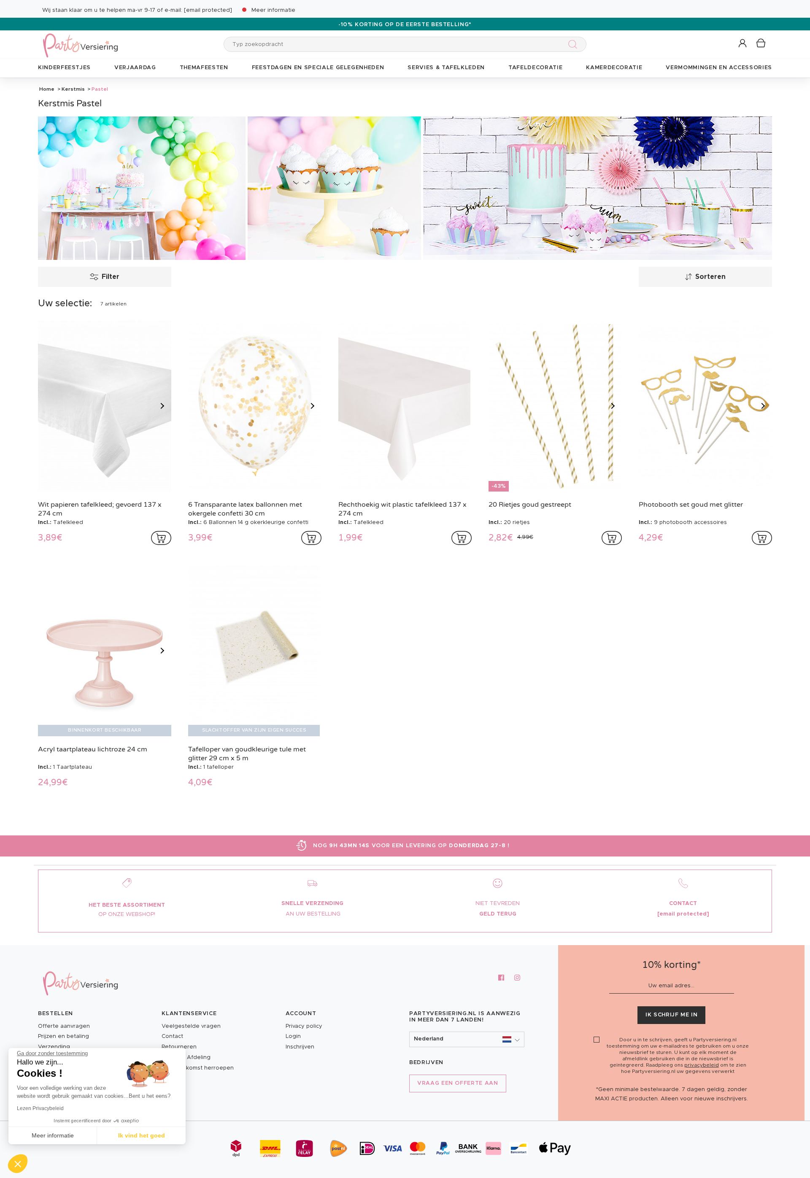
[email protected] (208, 10)
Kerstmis (73, 89)
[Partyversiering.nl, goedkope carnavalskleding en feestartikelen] (80, 39)
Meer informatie (273, 10)
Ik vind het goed (141, 1135)
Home (47, 89)
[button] (743, 44)
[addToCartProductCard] (161, 537)
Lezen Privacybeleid (40, 1108)
